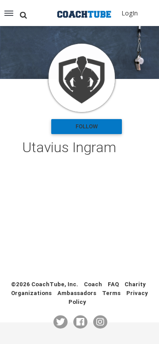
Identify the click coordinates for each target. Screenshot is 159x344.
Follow (87, 126)
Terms (111, 293)
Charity (135, 284)
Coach (93, 284)
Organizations (31, 293)
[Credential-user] (82, 78)
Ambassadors (76, 293)
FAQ (113, 284)
